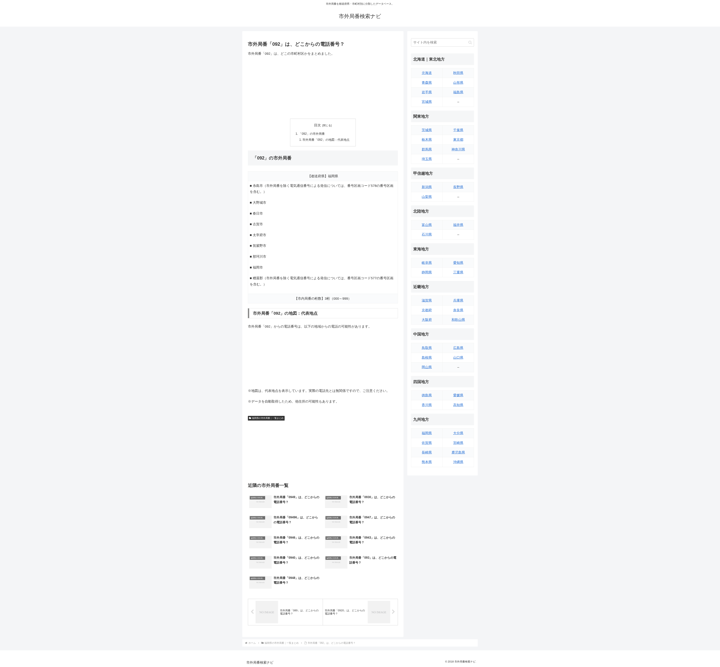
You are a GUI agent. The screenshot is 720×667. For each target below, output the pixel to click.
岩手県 (427, 92)
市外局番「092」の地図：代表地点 (326, 139)
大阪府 (427, 320)
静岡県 (427, 272)
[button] (470, 42)
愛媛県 (458, 395)
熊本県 (427, 462)
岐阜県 (427, 263)
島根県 (427, 357)
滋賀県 (427, 300)
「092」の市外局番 (312, 133)
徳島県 (427, 395)
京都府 (427, 310)
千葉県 (458, 130)
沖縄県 (458, 462)
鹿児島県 (458, 452)
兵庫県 (458, 300)
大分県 (458, 433)
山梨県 (427, 197)
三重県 (458, 272)
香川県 (427, 405)
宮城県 (427, 102)
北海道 (427, 73)
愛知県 (458, 263)
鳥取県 (427, 348)
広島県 (458, 348)
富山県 (427, 225)
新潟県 (427, 187)
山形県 (458, 83)
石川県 (427, 234)
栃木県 (427, 139)
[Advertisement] (323, 87)
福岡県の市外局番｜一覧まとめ (268, 418)
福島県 (458, 92)
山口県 (458, 357)
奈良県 (458, 310)
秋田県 (458, 73)
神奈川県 (458, 149)
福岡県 (427, 433)
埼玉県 (427, 159)
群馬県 (427, 149)
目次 (317, 125)
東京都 (458, 139)
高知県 (458, 405)
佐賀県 (427, 443)
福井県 (458, 225)
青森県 (427, 83)
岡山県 (427, 367)
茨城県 (427, 130)
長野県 (458, 187)
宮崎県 (458, 443)
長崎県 (427, 452)
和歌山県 (458, 320)
